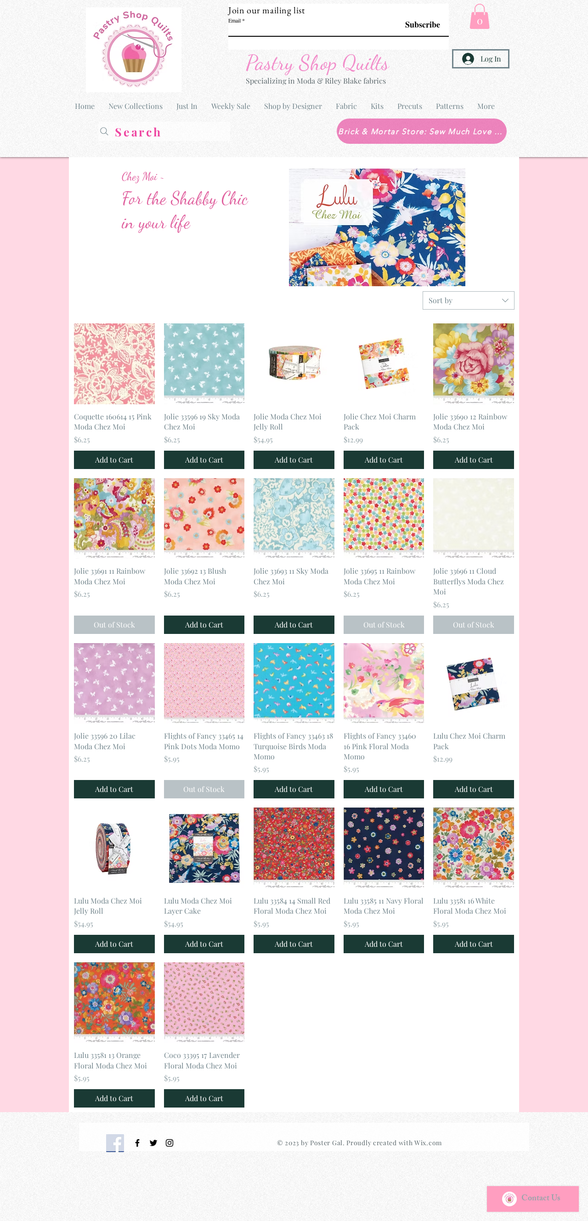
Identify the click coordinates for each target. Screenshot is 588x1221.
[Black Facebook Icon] (137, 1143)
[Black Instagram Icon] (169, 1143)
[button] (479, 16)
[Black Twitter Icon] (153, 1143)
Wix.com (428, 1142)
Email (234, 20)
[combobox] (468, 300)
